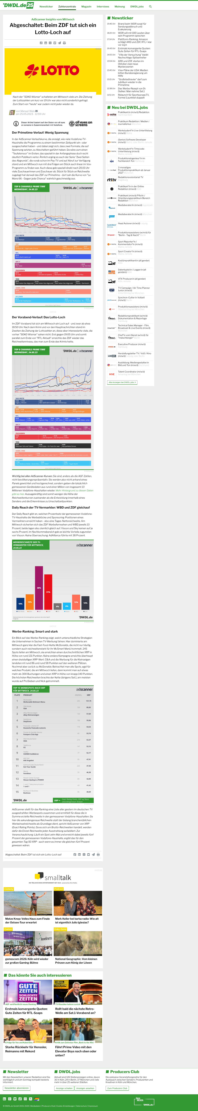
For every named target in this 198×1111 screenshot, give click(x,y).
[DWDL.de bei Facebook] (20, 1099)
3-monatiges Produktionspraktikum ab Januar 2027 (134, 170)
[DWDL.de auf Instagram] (25, 1099)
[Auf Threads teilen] (50, 43)
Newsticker (46, 6)
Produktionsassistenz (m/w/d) (133, 308)
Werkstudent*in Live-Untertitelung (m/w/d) (135, 132)
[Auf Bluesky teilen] (55, 43)
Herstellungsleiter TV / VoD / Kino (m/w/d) (134, 354)
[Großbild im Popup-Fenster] (53, 245)
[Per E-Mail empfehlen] (59, 43)
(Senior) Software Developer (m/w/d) (135, 141)
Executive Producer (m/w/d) (132, 345)
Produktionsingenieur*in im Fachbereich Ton (131, 159)
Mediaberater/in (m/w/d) (135, 205)
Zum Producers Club (117, 1088)
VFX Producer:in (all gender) (132, 280)
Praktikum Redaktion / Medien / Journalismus (133, 122)
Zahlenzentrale (67, 6)
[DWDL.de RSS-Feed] (30, 1099)
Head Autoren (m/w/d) (133, 223)
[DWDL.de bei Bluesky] (14, 1099)
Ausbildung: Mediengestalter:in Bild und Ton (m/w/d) (133, 364)
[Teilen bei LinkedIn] (45, 43)
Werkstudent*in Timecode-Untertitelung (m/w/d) (131, 151)
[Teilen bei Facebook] (41, 43)
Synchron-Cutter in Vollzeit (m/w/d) (131, 299)
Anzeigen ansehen (85, 1088)
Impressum (93, 1106)
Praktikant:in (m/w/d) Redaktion (133, 113)
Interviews (103, 6)
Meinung (120, 6)
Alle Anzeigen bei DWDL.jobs (122, 382)
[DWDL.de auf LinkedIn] (4, 1099)
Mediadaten (35, 1106)
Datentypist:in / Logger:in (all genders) (132, 271)
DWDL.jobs (137, 6)
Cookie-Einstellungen (65, 1106)
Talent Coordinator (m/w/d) (131, 373)
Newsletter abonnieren (17, 1088)
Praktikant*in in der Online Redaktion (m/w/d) (131, 187)
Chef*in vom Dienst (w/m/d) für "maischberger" (133, 336)
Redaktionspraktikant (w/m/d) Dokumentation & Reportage (133, 318)
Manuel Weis (27, 111)
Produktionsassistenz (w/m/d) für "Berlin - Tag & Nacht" (134, 234)
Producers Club (48, 1106)
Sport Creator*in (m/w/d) (130, 252)
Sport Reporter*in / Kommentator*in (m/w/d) (130, 244)
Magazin (86, 6)
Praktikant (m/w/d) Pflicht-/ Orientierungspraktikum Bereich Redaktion (134, 198)
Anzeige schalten (64, 1088)
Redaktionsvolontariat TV (130, 178)
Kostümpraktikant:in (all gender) (134, 262)
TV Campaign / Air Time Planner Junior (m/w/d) (134, 291)
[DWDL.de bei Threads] (9, 1099)
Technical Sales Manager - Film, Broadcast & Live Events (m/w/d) (134, 328)
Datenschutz (81, 1106)
